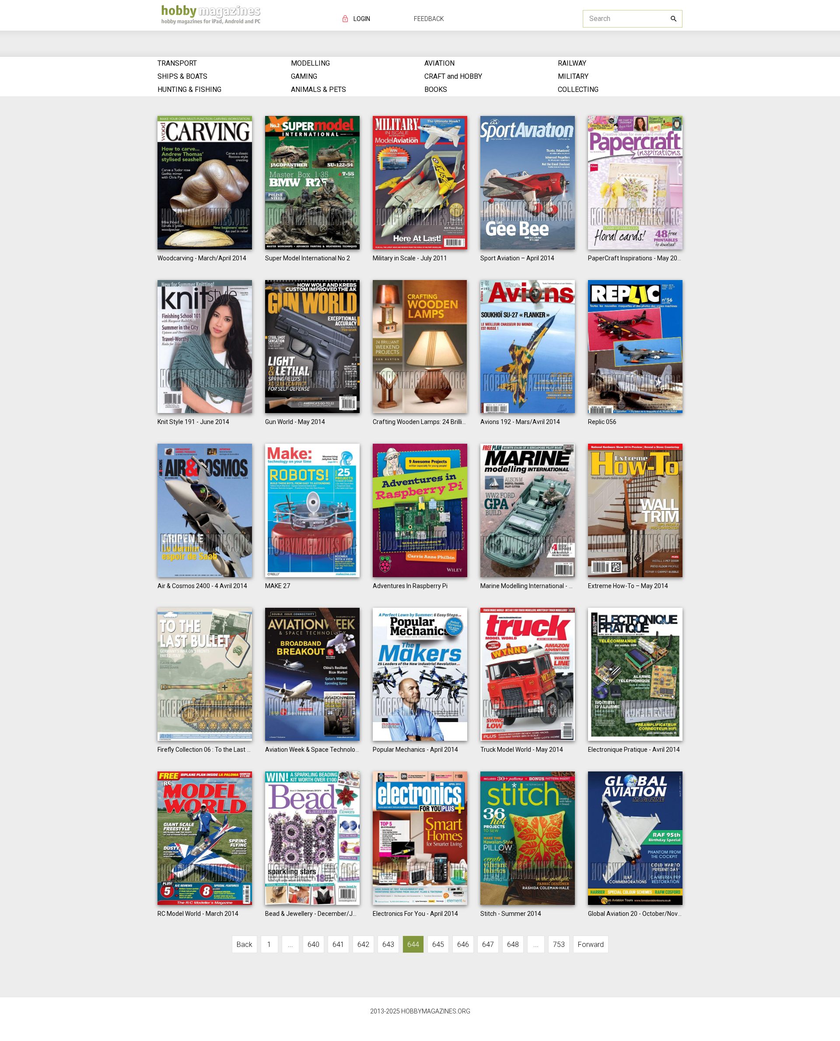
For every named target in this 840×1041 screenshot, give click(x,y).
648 (513, 944)
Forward (591, 944)
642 (363, 944)
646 (463, 944)
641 (338, 944)
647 (488, 944)
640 (313, 944)
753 (559, 944)
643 (388, 944)
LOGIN (362, 18)
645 (438, 944)
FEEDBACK (429, 18)
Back (244, 944)
